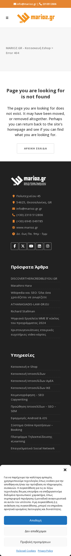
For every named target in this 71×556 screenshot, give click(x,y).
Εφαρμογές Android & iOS (29, 418)
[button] (65, 470)
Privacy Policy (45, 550)
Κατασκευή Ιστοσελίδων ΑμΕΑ (32, 381)
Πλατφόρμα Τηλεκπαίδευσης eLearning (31, 439)
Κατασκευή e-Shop (24, 367)
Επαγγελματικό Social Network (33, 448)
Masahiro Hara (21, 285)
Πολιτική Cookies (26, 550)
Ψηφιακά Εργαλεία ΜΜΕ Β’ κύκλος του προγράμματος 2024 (35, 320)
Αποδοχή (35, 520)
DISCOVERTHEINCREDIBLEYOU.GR (34, 278)
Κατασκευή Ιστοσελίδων (28, 374)
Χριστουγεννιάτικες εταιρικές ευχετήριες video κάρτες (32, 332)
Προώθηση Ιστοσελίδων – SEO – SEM (33, 408)
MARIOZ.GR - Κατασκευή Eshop (28, 48)
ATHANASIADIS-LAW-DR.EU (30, 304)
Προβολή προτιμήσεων (35, 542)
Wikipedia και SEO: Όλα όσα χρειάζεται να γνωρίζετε (31, 295)
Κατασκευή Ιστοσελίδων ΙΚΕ (30, 388)
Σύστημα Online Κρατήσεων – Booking (32, 427)
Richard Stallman (23, 311)
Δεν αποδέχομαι (35, 531)
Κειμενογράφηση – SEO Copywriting (27, 397)
